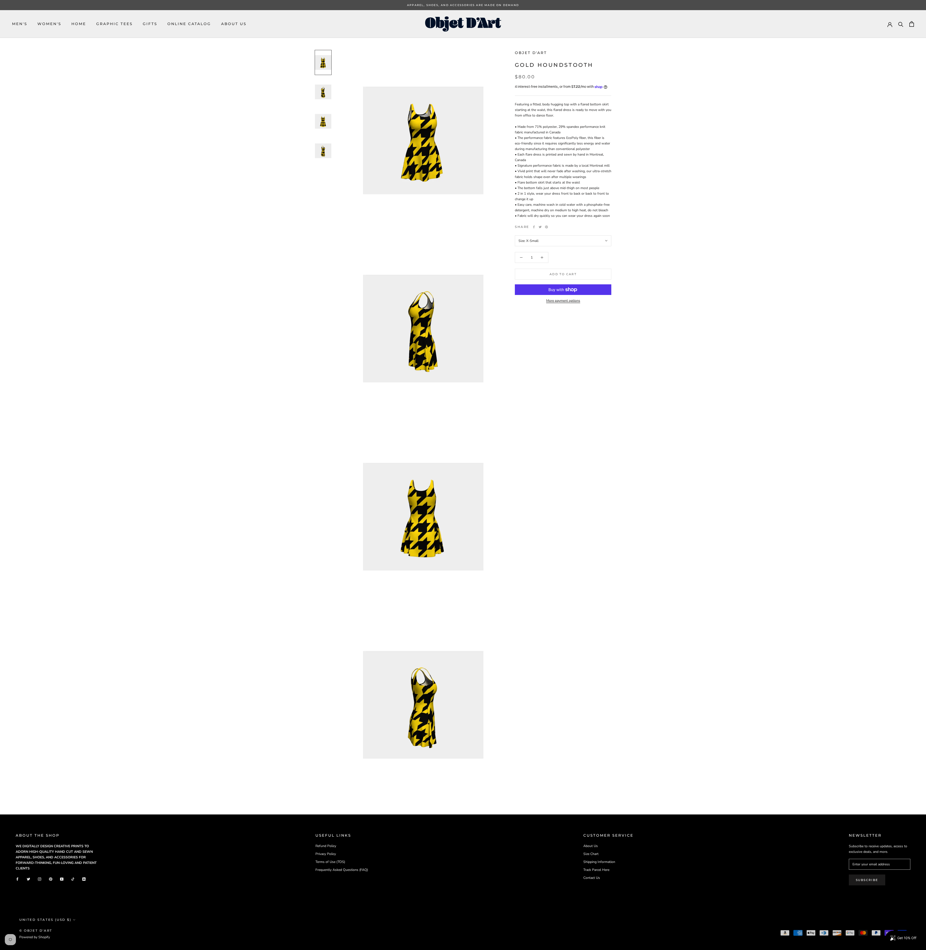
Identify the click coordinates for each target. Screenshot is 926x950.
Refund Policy (325, 846)
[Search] (900, 24)
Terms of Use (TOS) (330, 862)
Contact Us (591, 877)
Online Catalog (189, 23)
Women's (49, 23)
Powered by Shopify (34, 937)
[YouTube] (61, 879)
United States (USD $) (45, 920)
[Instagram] (39, 879)
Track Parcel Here (596, 870)
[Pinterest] (546, 227)
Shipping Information (599, 862)
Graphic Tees (114, 23)
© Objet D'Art (35, 930)
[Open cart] (911, 24)
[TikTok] (73, 879)
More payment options (563, 300)
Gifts (150, 23)
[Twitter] (540, 227)
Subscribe (867, 880)
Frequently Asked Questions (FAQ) (341, 870)
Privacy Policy (325, 854)
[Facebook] (533, 227)
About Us (233, 23)
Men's (19, 23)
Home (78, 23)
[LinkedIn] (84, 879)
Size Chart (591, 854)
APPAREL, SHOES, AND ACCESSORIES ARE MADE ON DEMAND (463, 5)
